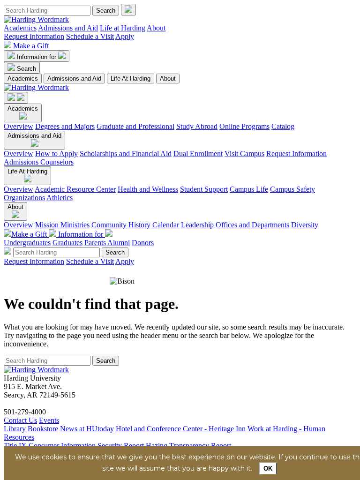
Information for (37, 56)
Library (15, 429)
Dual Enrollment (198, 154)
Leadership (197, 225)
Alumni (118, 243)
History (139, 225)
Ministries (75, 225)
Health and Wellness (148, 189)
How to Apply (56, 154)
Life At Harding (130, 78)
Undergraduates (27, 243)
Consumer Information (62, 446)
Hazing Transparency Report (188, 446)
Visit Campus (244, 154)
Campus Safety (292, 189)
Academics (20, 28)
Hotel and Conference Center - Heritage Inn (181, 429)
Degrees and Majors (65, 126)
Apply (124, 36)
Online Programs (244, 126)
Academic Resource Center (75, 189)
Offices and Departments (252, 225)
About (156, 28)
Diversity (304, 225)
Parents (95, 243)
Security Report (121, 446)
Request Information (34, 36)
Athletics (59, 198)
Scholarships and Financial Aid (126, 154)
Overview (18, 126)
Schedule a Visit (90, 36)
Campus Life (249, 189)
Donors (143, 243)
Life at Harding (122, 28)
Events (49, 420)
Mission (47, 225)
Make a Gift (31, 46)
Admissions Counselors (39, 162)
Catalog (282, 126)
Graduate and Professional (135, 126)
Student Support (204, 189)
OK (267, 468)
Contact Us (20, 420)
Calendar (165, 225)
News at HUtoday (87, 429)
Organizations (24, 198)
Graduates (67, 243)
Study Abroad (197, 126)
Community (109, 225)
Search (26, 68)
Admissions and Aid (68, 28)
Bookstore (43, 429)
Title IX (15, 446)
